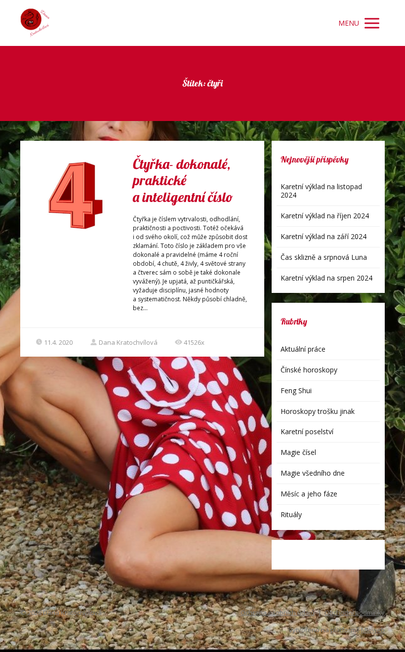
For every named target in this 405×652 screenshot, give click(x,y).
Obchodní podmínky (354, 612)
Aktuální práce (303, 349)
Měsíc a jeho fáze (309, 493)
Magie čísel (298, 452)
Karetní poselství (307, 431)
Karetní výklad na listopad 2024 (321, 191)
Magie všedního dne (313, 473)
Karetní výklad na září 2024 (323, 236)
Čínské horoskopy (309, 369)
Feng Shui (296, 390)
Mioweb (373, 629)
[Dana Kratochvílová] (35, 23)
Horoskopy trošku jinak (318, 411)
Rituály (291, 514)
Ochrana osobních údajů (278, 612)
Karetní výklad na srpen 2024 (326, 278)
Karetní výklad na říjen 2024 (325, 215)
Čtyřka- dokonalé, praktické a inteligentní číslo (183, 180)
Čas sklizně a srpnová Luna (324, 257)
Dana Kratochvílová (128, 342)
